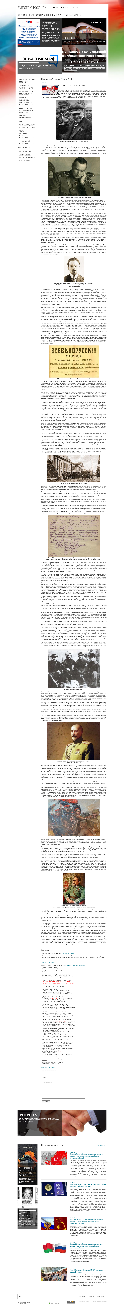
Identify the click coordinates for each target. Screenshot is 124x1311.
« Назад (43, 82)
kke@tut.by (64, 953)
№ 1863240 (71, 953)
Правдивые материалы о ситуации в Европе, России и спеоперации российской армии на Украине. (84, 41)
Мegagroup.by (102, 1301)
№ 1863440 (82, 965)
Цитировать (51, 962)
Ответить (43, 962)
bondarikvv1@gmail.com (71, 965)
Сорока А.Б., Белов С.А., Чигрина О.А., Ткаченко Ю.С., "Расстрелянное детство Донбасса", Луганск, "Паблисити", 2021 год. (27, 1222)
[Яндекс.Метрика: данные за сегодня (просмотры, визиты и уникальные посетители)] (54, 1303)
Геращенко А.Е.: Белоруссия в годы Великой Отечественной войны (26, 1180)
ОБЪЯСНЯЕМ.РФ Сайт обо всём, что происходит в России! (37, 69)
